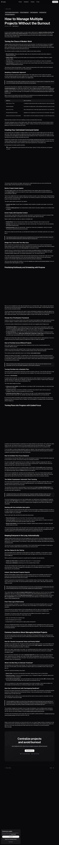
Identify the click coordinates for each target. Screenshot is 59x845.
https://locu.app (8, 726)
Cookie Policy (13, 834)
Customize (11, 841)
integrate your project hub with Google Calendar (39, 261)
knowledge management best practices (37, 139)
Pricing (37, 1)
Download (55, 1)
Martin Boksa (15, 26)
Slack (33, 554)
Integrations (26, 1)
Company (32, 1)
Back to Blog (8, 8)
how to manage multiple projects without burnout (33, 711)
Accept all (11, 836)
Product (20, 1)
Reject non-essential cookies (11, 839)
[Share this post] (53, 768)
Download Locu (29, 750)
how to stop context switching (16, 529)
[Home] (3, 2)
